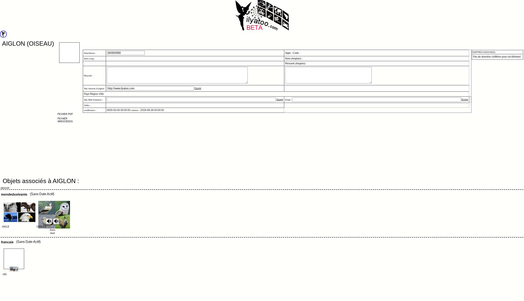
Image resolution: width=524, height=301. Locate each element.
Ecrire (465, 99)
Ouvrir (197, 88)
